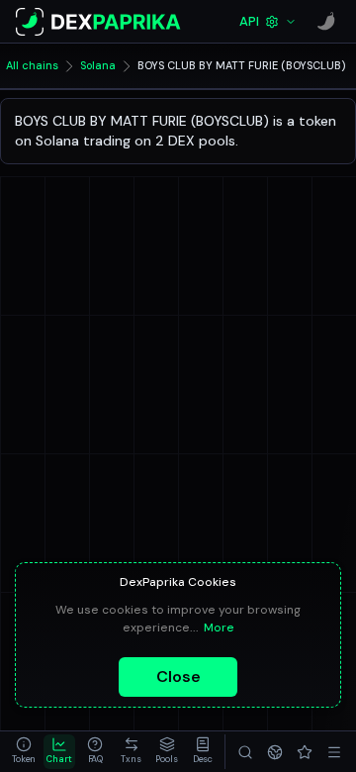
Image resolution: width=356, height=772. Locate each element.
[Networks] (275, 751)
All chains (32, 65)
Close (178, 676)
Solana (98, 65)
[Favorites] (304, 751)
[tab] (24, 751)
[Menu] (334, 751)
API (249, 21)
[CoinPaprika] (326, 22)
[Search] (245, 751)
